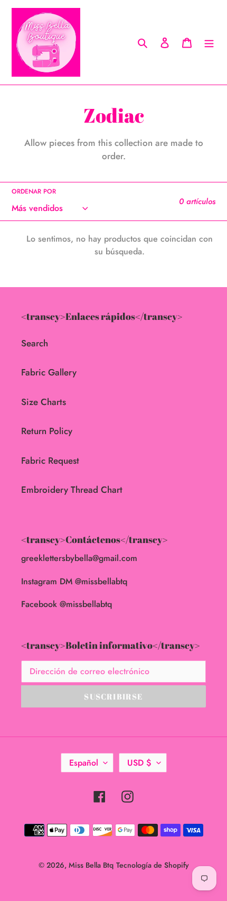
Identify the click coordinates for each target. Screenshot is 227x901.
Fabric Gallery (49, 372)
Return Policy (46, 431)
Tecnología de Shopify (152, 865)
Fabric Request (50, 460)
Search (34, 343)
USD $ (139, 763)
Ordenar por (34, 191)
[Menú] (209, 42)
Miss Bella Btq (91, 865)
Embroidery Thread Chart (71, 489)
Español (83, 763)
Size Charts (43, 402)
